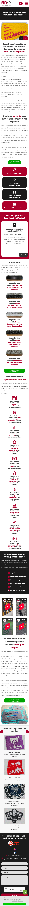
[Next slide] (25, 38)
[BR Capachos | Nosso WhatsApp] (25, 892)
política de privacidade (17, 901)
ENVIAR (14, 895)
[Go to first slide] (25, 255)
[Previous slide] (21, 38)
